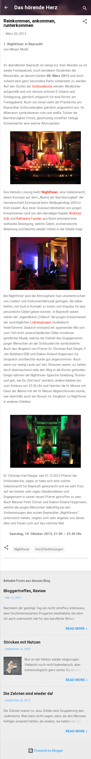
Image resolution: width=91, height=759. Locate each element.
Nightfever (21, 549)
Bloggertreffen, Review (25, 590)
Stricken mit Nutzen (22, 642)
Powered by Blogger (48, 751)
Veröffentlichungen (49, 549)
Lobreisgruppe (40, 322)
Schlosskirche (42, 86)
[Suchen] (84, 9)
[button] (84, 22)
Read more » (76, 629)
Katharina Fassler (29, 219)
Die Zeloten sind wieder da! (28, 693)
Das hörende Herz (35, 7)
